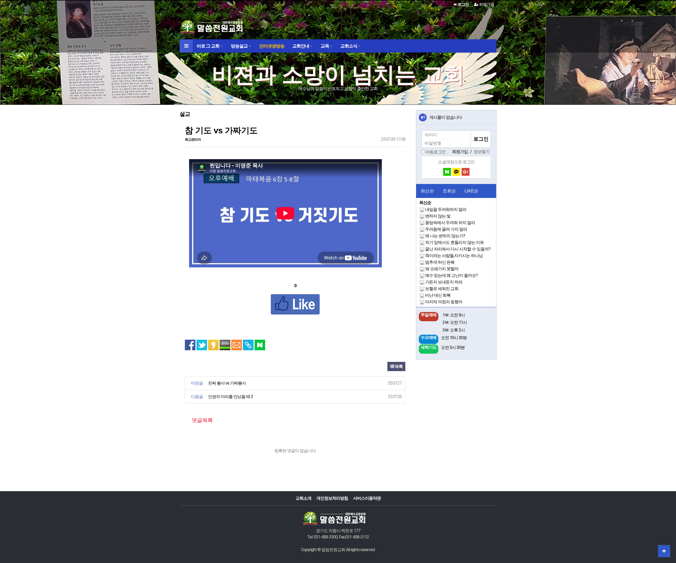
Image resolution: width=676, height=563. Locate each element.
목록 (398, 366)
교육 (325, 46)
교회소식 (348, 46)
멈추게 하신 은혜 (439, 262)
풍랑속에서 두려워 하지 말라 (450, 222)
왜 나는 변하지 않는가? (445, 235)
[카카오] (456, 172)
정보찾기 (482, 151)
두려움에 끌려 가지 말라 (446, 229)
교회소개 (303, 498)
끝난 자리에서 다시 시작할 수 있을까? (457, 249)
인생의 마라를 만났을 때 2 (230, 396)
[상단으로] (664, 551)
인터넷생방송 (271, 46)
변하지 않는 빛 (437, 216)
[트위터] (201, 345)
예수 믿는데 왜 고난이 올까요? (451, 275)
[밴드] (225, 345)
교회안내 (300, 46)
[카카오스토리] (213, 345)
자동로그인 (435, 151)
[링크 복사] (248, 345)
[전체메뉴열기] (186, 46)
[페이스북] (190, 345)
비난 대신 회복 (437, 295)
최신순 (427, 190)
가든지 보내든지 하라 (443, 282)
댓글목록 (201, 420)
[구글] (466, 172)
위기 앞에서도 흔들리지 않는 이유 (454, 242)
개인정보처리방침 (332, 498)
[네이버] (447, 172)
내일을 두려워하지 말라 (445, 209)
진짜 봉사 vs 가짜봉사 (227, 383)
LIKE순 (471, 190)
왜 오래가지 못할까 (441, 268)
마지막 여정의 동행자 (443, 301)
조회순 (449, 190)
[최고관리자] (422, 210)
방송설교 (239, 46)
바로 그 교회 (208, 46)
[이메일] (236, 345)
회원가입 (486, 4)
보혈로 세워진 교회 (441, 288)
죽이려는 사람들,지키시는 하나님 (454, 255)
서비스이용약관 (367, 498)
